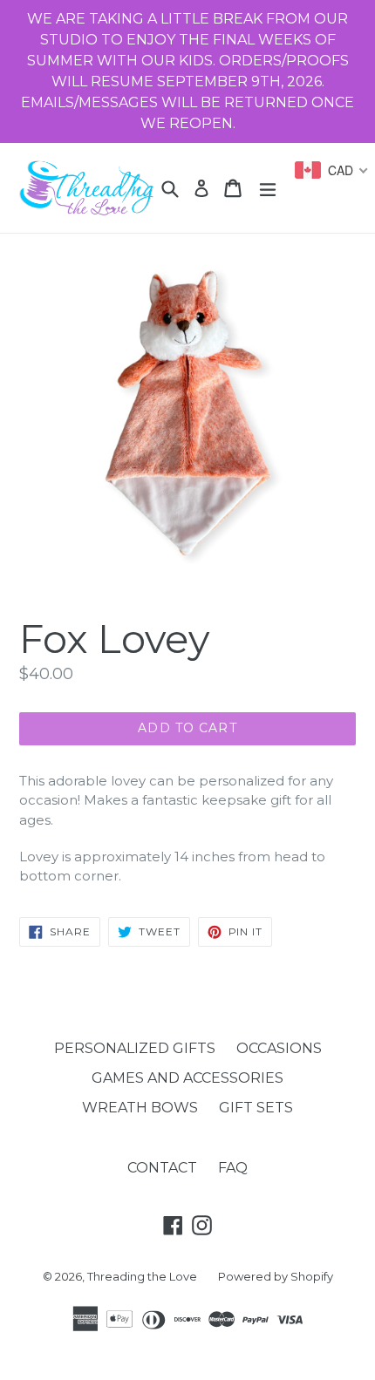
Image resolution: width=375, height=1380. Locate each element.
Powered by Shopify (275, 1276)
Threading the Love (142, 1276)
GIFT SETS (256, 1107)
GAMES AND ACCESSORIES (187, 1078)
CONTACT (162, 1167)
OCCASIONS (279, 1048)
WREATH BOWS (140, 1107)
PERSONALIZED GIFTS (134, 1048)
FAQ (233, 1167)
